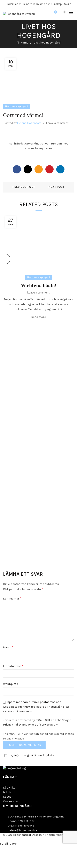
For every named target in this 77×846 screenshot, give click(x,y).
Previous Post (24, 187)
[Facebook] (17, 169)
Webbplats (10, 684)
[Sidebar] (5, 259)
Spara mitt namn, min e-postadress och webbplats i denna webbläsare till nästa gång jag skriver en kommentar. (36, 706)
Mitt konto (10, 792)
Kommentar (12, 598)
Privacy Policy (12, 724)
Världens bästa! (38, 285)
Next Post (56, 187)
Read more (38, 317)
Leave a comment (57, 123)
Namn (8, 647)
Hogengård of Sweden (27, 835)
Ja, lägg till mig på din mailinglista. (31, 755)
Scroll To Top (8, 843)
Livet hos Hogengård (47, 42)
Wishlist (55, 12)
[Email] (38, 169)
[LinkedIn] (60, 169)
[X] (28, 169)
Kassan (8, 796)
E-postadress (13, 666)
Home (24, 42)
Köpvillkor (10, 787)
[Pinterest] (49, 169)
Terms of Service (38, 724)
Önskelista (10, 801)
